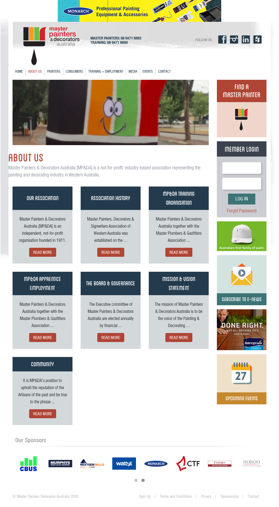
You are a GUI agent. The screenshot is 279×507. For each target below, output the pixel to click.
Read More (42, 253)
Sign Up (145, 496)
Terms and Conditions (176, 496)
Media (133, 72)
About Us (35, 72)
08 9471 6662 (131, 38)
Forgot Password (241, 210)
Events (147, 72)
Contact (164, 72)
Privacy (206, 496)
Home (19, 72)
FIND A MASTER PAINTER (241, 90)
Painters (53, 72)
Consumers (74, 72)
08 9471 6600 (117, 42)
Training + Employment (105, 72)
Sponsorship (230, 496)
